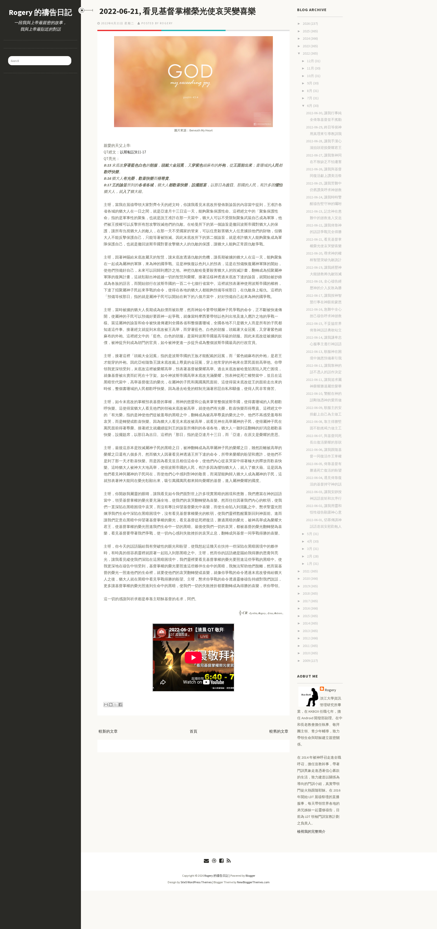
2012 (307, 638)
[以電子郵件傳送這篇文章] (105, 704)
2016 (307, 608)
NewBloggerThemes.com (253, 882)
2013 (307, 631)
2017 (307, 601)
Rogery (330, 690)
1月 (310, 563)
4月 (310, 541)
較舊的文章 (278, 731)
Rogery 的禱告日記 (40, 12)
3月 (310, 548)
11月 (311, 68)
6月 (310, 105)
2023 (307, 46)
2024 (307, 38)
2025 (307, 31)
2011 (307, 645)
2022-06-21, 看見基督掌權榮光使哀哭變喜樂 (177, 11)
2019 (307, 586)
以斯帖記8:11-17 (133, 152)
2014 (307, 623)
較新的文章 (108, 731)
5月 (310, 533)
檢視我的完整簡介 (311, 831)
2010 (307, 653)
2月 (310, 556)
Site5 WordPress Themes (196, 882)
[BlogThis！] (110, 704)
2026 (307, 23)
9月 (310, 83)
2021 (307, 571)
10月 (311, 76)
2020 (307, 578)
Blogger (250, 875)
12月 (311, 61)
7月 (310, 98)
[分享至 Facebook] (120, 704)
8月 (310, 90)
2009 (307, 660)
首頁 (193, 731)
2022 (307, 53)
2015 (307, 616)
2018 (307, 593)
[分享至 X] (115, 704)
